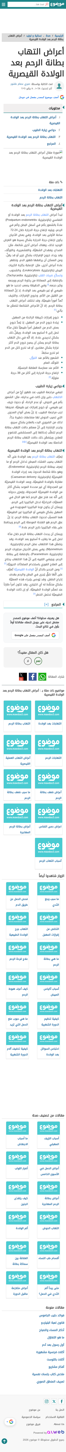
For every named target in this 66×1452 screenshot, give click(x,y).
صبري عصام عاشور (20, 84)
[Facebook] (61, 1401)
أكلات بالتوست (55, 1359)
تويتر (23, 677)
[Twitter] (54, 1401)
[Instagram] (46, 1401)
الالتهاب (57, 397)
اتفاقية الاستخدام (55, 1417)
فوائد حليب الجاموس (51, 1315)
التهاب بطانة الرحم (37, 214)
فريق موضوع (33, 1424)
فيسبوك (33, 677)
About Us (59, 1424)
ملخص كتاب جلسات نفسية (48, 1374)
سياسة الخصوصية (31, 1417)
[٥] (23, 442)
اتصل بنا (60, 1410)
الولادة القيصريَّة (24, 569)
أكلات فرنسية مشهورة (50, 1352)
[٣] (50, 377)
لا (28, 661)
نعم (38, 661)
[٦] (34, 594)
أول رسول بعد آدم (53, 1344)
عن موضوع (34, 1410)
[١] (48, 284)
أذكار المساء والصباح (51, 1330)
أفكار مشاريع (56, 1367)
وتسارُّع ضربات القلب (50, 275)
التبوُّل (33, 358)
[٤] (25, 442)
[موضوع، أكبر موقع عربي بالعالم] (57, 5)
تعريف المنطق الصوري (50, 1381)
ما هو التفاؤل (55, 1337)
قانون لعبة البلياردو (52, 1322)
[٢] (55, 310)
